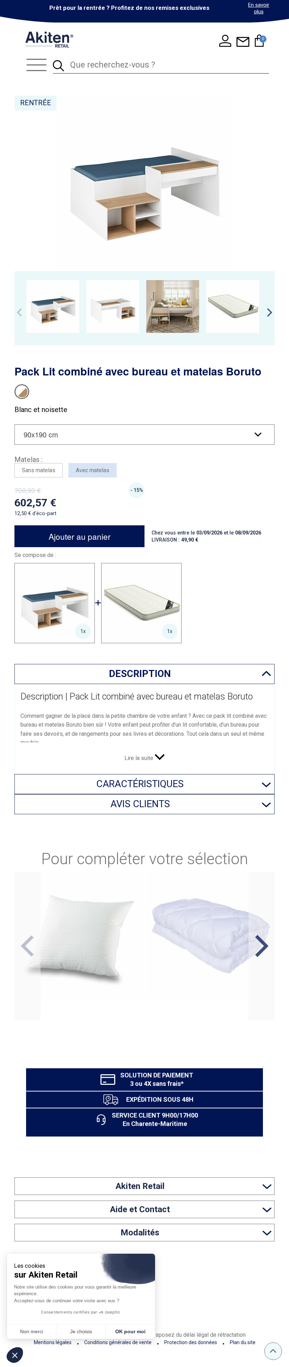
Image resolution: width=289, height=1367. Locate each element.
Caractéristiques (140, 784)
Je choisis (81, 1331)
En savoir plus (258, 8)
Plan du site (243, 1342)
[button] (14, 1355)
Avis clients (140, 804)
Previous (19, 312)
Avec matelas (92, 470)
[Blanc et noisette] (21, 391)
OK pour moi (130, 1331)
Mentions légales (53, 1342)
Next (269, 312)
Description (140, 673)
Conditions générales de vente (118, 1342)
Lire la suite (139, 758)
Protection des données (190, 1342)
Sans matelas (38, 470)
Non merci (31, 1331)
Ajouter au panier (80, 536)
